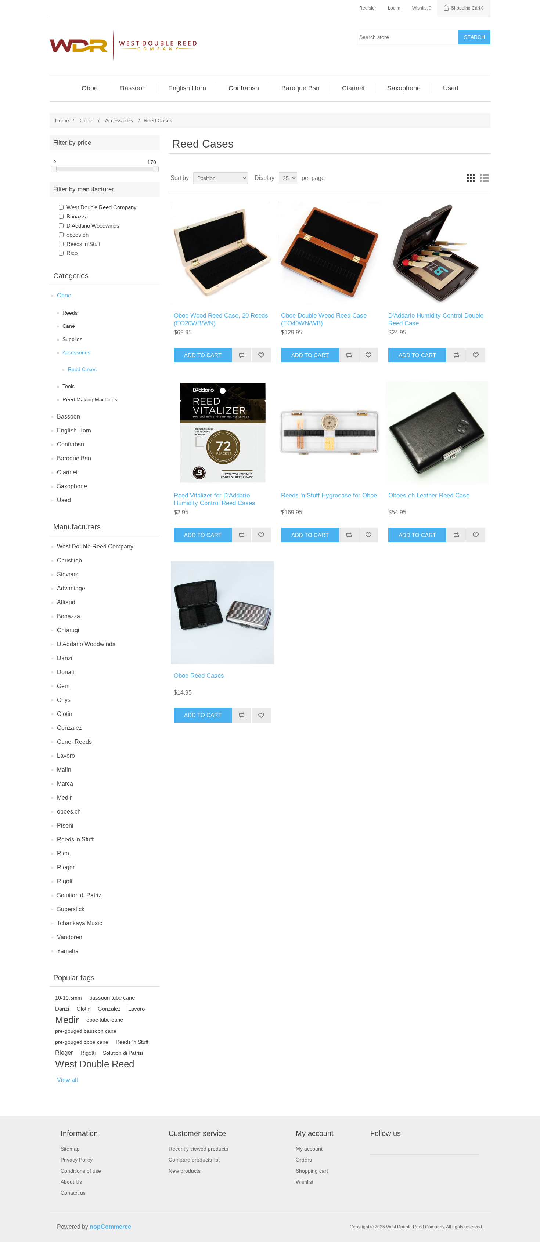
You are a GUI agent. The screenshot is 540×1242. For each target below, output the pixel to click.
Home (62, 120)
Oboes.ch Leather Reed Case (428, 495)
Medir (64, 797)
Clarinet (67, 472)
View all (67, 1080)
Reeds (70, 313)
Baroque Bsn (74, 458)
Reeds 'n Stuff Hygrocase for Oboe (329, 495)
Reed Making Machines (89, 399)
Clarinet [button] (353, 88)
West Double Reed (94, 1064)
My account (309, 1149)
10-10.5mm (68, 998)
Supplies (72, 339)
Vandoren (69, 937)
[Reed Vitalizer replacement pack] (222, 433)
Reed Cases (82, 369)
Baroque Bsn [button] (300, 88)
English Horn (74, 430)
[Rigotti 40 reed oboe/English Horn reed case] (329, 253)
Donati (65, 672)
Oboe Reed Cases (199, 675)
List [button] (484, 178)
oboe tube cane (104, 1020)
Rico (72, 253)
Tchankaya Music (79, 923)
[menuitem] (90, 88)
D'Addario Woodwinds (92, 225)
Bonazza (77, 216)
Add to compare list (241, 355)
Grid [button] (471, 178)
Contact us (73, 1193)
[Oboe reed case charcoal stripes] (222, 613)
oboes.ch (77, 235)
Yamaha (68, 951)
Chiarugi (68, 630)
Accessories (76, 352)
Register (367, 8)
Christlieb (69, 560)
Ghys (64, 700)
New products (185, 1171)
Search (474, 37)
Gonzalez (69, 728)
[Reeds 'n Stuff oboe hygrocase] (329, 433)
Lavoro (66, 756)
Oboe (64, 295)
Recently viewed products (198, 1149)
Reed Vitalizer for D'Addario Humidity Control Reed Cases (214, 499)
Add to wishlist (261, 355)
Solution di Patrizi (80, 895)
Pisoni (65, 825)
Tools (68, 386)
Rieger (66, 867)
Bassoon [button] (133, 88)
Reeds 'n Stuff (83, 244)
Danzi (64, 658)
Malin (64, 770)
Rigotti (65, 881)
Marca (65, 784)
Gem (63, 686)
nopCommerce (110, 1227)
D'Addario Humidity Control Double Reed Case (435, 319)
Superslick (70, 909)
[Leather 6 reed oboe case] (437, 433)
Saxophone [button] (404, 88)
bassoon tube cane (112, 998)
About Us (71, 1182)
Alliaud (66, 602)
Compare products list (194, 1160)
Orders (304, 1160)
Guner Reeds (74, 742)
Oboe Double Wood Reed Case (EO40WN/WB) (324, 319)
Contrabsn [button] (243, 88)
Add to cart (203, 355)
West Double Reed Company (101, 207)
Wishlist (304, 1182)
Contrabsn (70, 444)
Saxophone (72, 486)
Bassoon (68, 416)
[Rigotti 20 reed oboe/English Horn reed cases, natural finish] (222, 253)
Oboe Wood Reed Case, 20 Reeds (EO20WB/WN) (221, 319)
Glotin (64, 714)
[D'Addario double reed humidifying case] (437, 253)
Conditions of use (81, 1171)
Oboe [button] (90, 88)
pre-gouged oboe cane (81, 1042)
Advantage (71, 588)
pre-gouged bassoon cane (85, 1031)
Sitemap (70, 1149)
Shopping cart (312, 1171)
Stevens (67, 574)
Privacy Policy (77, 1160)
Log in (394, 8)
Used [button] (450, 88)
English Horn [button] (187, 88)
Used (64, 500)
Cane (68, 326)
